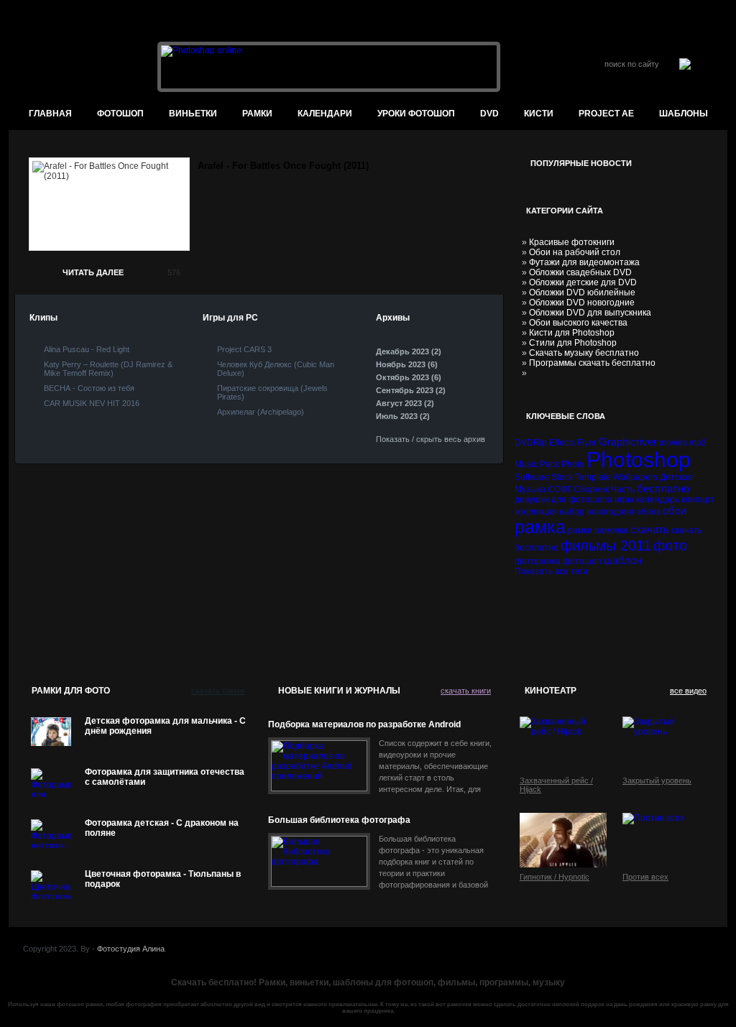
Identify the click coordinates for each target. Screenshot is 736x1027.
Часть (623, 489)
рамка (540, 527)
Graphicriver (628, 442)
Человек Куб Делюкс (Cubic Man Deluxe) (275, 368)
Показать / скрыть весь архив (430, 439)
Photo (572, 464)
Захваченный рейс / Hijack (556, 784)
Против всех (645, 876)
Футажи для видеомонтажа (584, 262)
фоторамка (538, 561)
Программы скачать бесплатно (592, 363)
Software (532, 477)
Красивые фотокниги (572, 242)
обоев (648, 512)
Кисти (538, 114)
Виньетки (193, 114)
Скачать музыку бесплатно (584, 353)
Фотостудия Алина (131, 948)
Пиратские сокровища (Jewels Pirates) (272, 392)
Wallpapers (635, 477)
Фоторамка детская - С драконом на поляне (162, 828)
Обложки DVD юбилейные (582, 292)
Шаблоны (683, 114)
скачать (649, 529)
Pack (549, 464)
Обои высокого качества (578, 323)
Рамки (257, 114)
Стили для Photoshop (573, 343)
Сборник (591, 489)
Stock (562, 477)
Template (593, 477)
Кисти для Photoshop (572, 333)
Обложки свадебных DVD (580, 272)
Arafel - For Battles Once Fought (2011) (283, 165)
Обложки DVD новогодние (582, 303)
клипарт (697, 499)
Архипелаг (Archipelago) (260, 411)
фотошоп (120, 114)
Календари (325, 114)
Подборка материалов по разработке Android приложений (364, 724)
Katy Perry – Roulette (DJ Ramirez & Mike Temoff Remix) (108, 368)
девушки (532, 499)
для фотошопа (581, 499)
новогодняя (610, 512)
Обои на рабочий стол (574, 252)
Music (526, 464)
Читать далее (93, 272)
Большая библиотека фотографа (339, 820)
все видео (688, 690)
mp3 (698, 443)
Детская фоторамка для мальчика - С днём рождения (165, 726)
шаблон (623, 560)
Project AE (606, 114)
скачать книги (466, 690)
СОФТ (559, 489)
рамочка (611, 530)
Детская (676, 477)
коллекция (536, 512)
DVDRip (531, 443)
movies (673, 443)
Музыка (530, 489)
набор (571, 512)
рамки (580, 530)
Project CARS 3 (244, 349)
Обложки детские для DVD (583, 282)
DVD (489, 114)
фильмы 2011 (606, 545)
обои (674, 511)
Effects (562, 443)
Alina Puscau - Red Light (86, 349)
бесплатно (663, 488)
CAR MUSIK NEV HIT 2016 (91, 403)
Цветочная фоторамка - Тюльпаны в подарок (163, 879)
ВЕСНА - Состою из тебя (89, 388)
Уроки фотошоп (416, 114)
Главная (50, 114)
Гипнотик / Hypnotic (554, 876)
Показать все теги (551, 571)
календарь (657, 499)
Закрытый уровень (656, 780)
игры (624, 499)
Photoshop (638, 459)
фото (670, 545)
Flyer (587, 443)
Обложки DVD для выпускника (590, 313)
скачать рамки (217, 690)
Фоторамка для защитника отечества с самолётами (164, 777)
